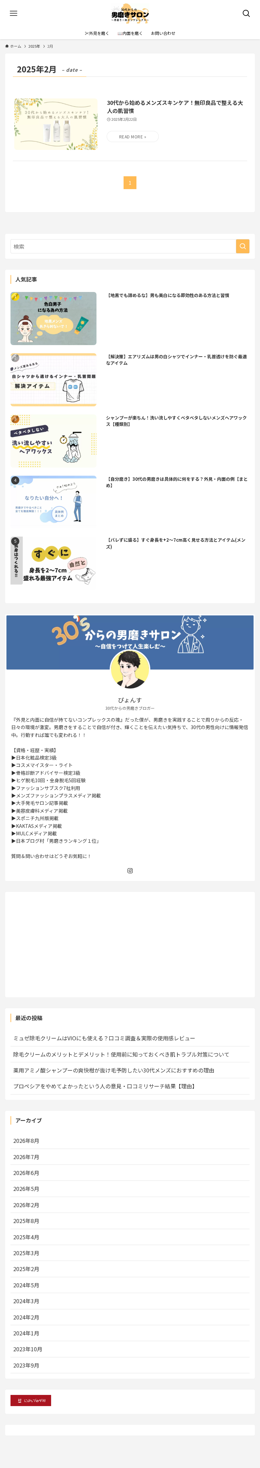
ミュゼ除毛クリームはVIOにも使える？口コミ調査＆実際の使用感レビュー (104, 1038)
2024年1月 (26, 1333)
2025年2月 (26, 1269)
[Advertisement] (130, 944)
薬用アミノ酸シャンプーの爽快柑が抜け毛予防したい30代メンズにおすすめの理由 (113, 1070)
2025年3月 (26, 1253)
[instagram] (130, 870)
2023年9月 (26, 1365)
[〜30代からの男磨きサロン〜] (130, 13)
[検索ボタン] (246, 13)
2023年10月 (27, 1349)
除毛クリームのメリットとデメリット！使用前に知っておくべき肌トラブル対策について (121, 1054)
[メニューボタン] (13, 13)
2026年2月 (26, 1205)
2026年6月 (26, 1173)
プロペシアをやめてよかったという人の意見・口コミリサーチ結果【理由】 (105, 1086)
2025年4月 (26, 1237)
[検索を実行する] (243, 246)
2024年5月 (26, 1285)
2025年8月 (26, 1221)
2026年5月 (26, 1188)
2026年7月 (26, 1157)
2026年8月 (26, 1140)
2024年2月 (26, 1317)
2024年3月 (26, 1301)
